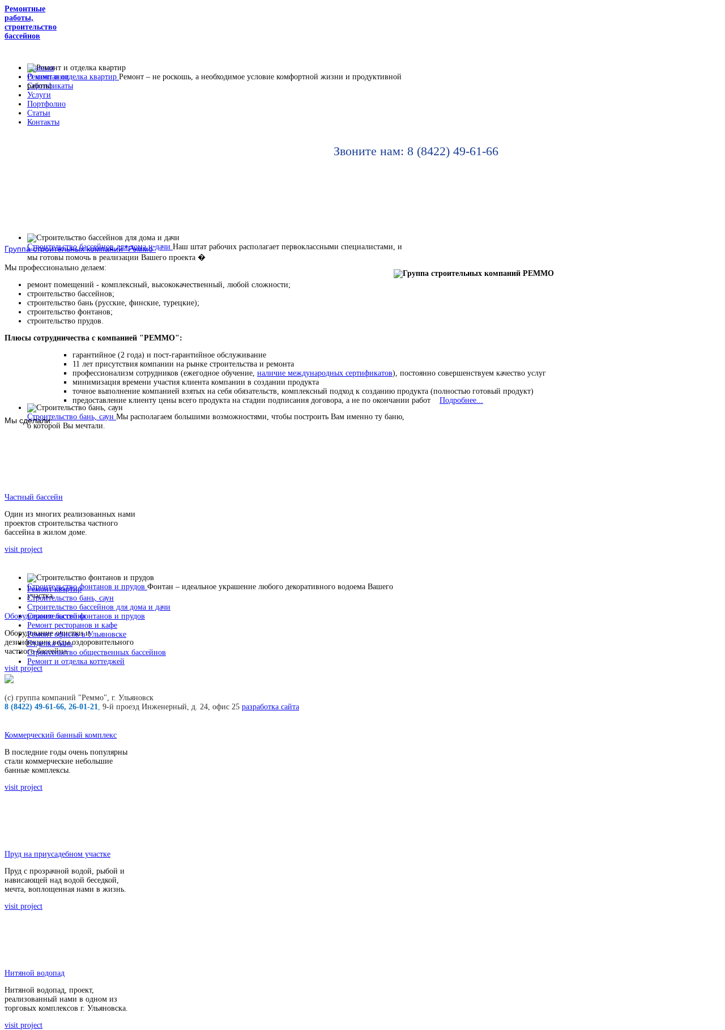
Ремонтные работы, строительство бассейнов (31, 22)
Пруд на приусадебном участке (57, 854)
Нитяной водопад (35, 973)
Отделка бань (49, 643)
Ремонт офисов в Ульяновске (76, 634)
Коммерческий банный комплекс (61, 735)
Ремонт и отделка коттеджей (76, 661)
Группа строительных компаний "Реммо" (80, 248)
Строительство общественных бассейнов (96, 652)
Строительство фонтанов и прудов (86, 616)
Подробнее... (461, 400)
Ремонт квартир (54, 589)
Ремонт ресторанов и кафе (72, 625)
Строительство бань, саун (70, 598)
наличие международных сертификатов (325, 373)
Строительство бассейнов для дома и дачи (98, 607)
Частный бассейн (34, 497)
